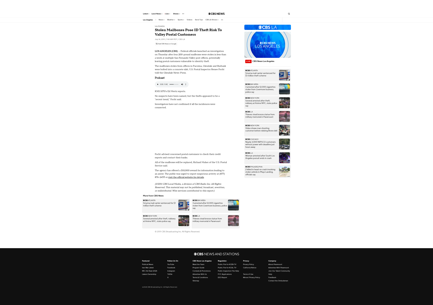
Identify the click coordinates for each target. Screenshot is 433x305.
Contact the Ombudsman (278, 281)
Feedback (272, 277)
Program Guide (198, 268)
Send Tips (199, 20)
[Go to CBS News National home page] (216, 14)
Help (270, 274)
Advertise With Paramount (278, 268)
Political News (147, 264)
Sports (180, 20)
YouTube (170, 264)
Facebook (171, 268)
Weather (170, 20)
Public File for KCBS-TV (227, 264)
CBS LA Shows (211, 20)
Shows (176, 14)
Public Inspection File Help (228, 271)
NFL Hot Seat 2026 (149, 271)
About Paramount (275, 264)
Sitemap (196, 281)
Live (167, 14)
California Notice (249, 268)
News (161, 20)
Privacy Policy (248, 264)
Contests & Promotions (202, 271)
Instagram (171, 271)
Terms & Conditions (200, 277)
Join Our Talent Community (279, 271)
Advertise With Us (200, 274)
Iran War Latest (148, 268)
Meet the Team (198, 264)
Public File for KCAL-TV (227, 268)
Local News (156, 14)
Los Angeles (148, 20)
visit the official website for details (186, 177)
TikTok (169, 274)
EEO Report (222, 277)
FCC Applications (225, 274)
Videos (189, 20)
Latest (145, 14)
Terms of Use (248, 274)
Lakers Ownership (149, 274)
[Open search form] (289, 14)
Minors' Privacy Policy (251, 277)
